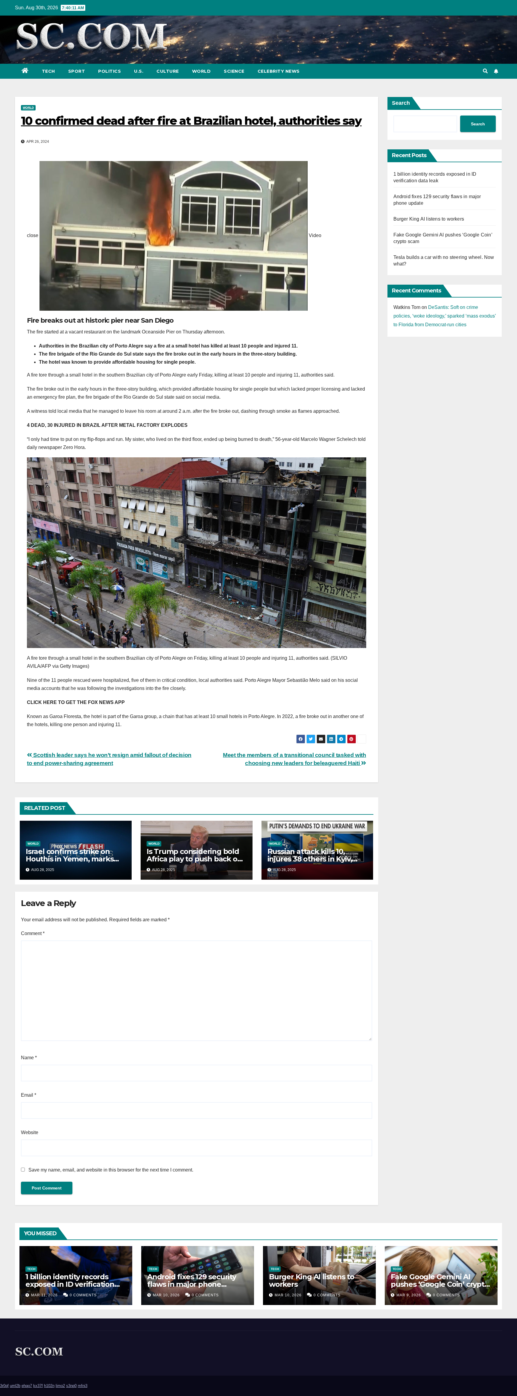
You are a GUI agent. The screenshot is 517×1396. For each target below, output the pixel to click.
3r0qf (4, 1385)
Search (401, 103)
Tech (48, 71)
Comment (33, 933)
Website (29, 1132)
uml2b (15, 1385)
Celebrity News (279, 71)
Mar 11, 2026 (44, 1295)
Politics (109, 71)
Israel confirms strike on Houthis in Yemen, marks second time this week (69, 859)
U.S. (138, 71)
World (201, 71)
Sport (76, 71)
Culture (167, 71)
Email (28, 1095)
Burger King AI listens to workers (428, 218)
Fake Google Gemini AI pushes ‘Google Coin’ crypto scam (440, 1284)
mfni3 (82, 1385)
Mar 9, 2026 (408, 1295)
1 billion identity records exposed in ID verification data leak (69, 1284)
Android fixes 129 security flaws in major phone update (191, 1284)
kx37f (38, 1385)
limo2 (60, 1385)
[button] (485, 71)
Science (234, 71)
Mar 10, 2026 (166, 1295)
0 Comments (83, 1295)
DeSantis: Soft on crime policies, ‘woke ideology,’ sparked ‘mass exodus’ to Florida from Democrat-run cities (444, 316)
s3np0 (71, 1385)
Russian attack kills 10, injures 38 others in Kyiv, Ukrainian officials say (309, 859)
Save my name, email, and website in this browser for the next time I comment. (110, 1169)
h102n (49, 1385)
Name (29, 1057)
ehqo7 (27, 1385)
